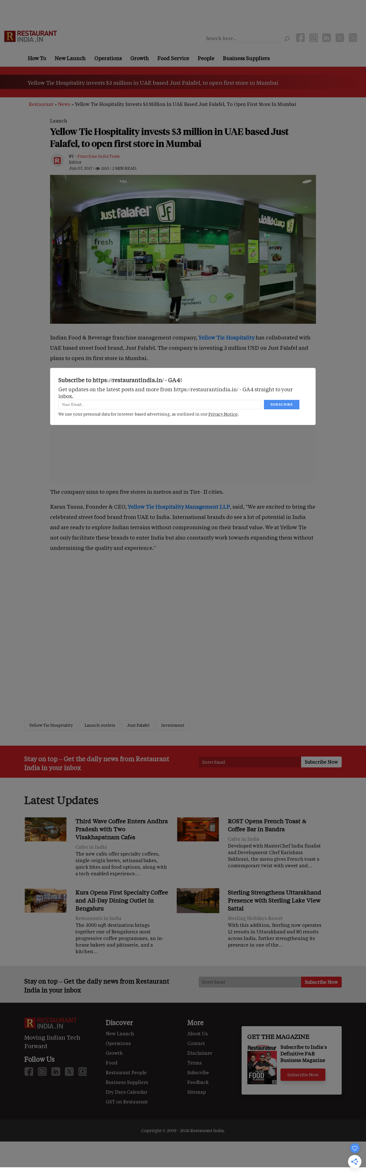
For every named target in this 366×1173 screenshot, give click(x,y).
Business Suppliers (246, 58)
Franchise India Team (98, 156)
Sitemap (196, 1092)
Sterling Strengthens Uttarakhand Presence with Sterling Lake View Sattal (274, 900)
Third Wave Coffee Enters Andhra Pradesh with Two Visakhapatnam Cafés (121, 829)
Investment (172, 725)
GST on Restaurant (127, 1102)
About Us (197, 1033)
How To (37, 58)
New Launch (70, 58)
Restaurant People (126, 1072)
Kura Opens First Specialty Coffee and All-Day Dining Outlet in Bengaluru (121, 900)
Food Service (173, 58)
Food (111, 1063)
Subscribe (198, 1072)
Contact (196, 1043)
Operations (108, 58)
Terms (194, 1063)
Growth (139, 58)
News (64, 104)
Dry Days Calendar (126, 1092)
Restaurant (41, 104)
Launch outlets (100, 725)
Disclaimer (199, 1053)
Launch (58, 121)
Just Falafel (138, 725)
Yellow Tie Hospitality (51, 725)
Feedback (198, 1082)
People (206, 58)
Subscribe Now (303, 1074)
